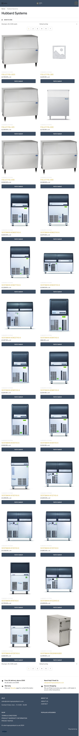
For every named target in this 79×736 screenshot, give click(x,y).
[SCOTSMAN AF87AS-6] (20, 578)
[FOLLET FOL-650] (20, 157)
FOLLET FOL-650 (8, 180)
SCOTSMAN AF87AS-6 (10, 601)
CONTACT (44, 704)
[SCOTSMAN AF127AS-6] (58, 472)
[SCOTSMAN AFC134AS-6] (58, 578)
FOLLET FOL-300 (46, 74)
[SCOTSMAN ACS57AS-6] (20, 420)
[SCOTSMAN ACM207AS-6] (58, 262)
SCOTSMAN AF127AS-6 (49, 495)
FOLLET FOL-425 (8, 127)
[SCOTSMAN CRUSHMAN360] (58, 630)
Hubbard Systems (7, 72)
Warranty (13, 688)
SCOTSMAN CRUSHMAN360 (51, 653)
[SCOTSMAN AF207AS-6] (58, 525)
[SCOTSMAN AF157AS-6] (20, 525)
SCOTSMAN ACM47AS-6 (49, 338)
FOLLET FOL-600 (46, 127)
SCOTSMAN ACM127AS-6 (49, 232)
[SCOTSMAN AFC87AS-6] (20, 630)
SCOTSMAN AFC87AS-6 (11, 653)
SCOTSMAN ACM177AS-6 (11, 285)
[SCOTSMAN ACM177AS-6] (20, 262)
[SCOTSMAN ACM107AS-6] (20, 209)
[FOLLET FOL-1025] (20, 51)
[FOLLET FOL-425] (20, 104)
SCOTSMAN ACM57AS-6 (11, 390)
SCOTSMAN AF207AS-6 (49, 548)
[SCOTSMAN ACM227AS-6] (20, 315)
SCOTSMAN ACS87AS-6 (49, 443)
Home (3, 9)
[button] (76, 3)
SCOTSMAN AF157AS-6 (10, 548)
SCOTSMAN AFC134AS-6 (49, 601)
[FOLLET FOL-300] (58, 51)
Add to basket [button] (18, 81)
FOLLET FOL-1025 (8, 74)
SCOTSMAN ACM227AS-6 (11, 338)
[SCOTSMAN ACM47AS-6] (58, 315)
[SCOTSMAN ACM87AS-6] (58, 367)
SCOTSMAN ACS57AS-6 (10, 443)
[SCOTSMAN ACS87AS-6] (58, 420)
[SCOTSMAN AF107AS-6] (20, 472)
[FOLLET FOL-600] (58, 104)
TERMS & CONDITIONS (9, 715)
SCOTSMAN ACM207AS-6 (50, 285)
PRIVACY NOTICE (7, 721)
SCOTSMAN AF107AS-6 (10, 495)
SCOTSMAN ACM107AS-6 (11, 232)
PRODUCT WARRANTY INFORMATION (14, 718)
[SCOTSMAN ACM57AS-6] (20, 367)
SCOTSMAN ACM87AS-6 (49, 390)
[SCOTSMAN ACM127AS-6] (58, 209)
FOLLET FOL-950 (46, 180)
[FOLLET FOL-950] (58, 157)
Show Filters (8, 19)
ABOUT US (44, 701)
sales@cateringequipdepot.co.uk (54, 682)
